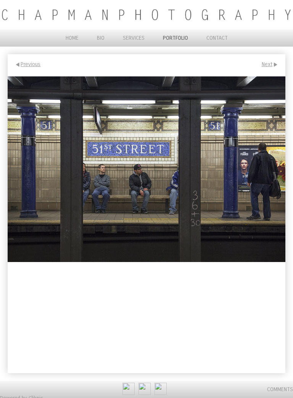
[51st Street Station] (146, 169)
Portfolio (175, 38)
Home (72, 38)
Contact (217, 38)
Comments (280, 389)
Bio (101, 38)
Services (134, 38)
